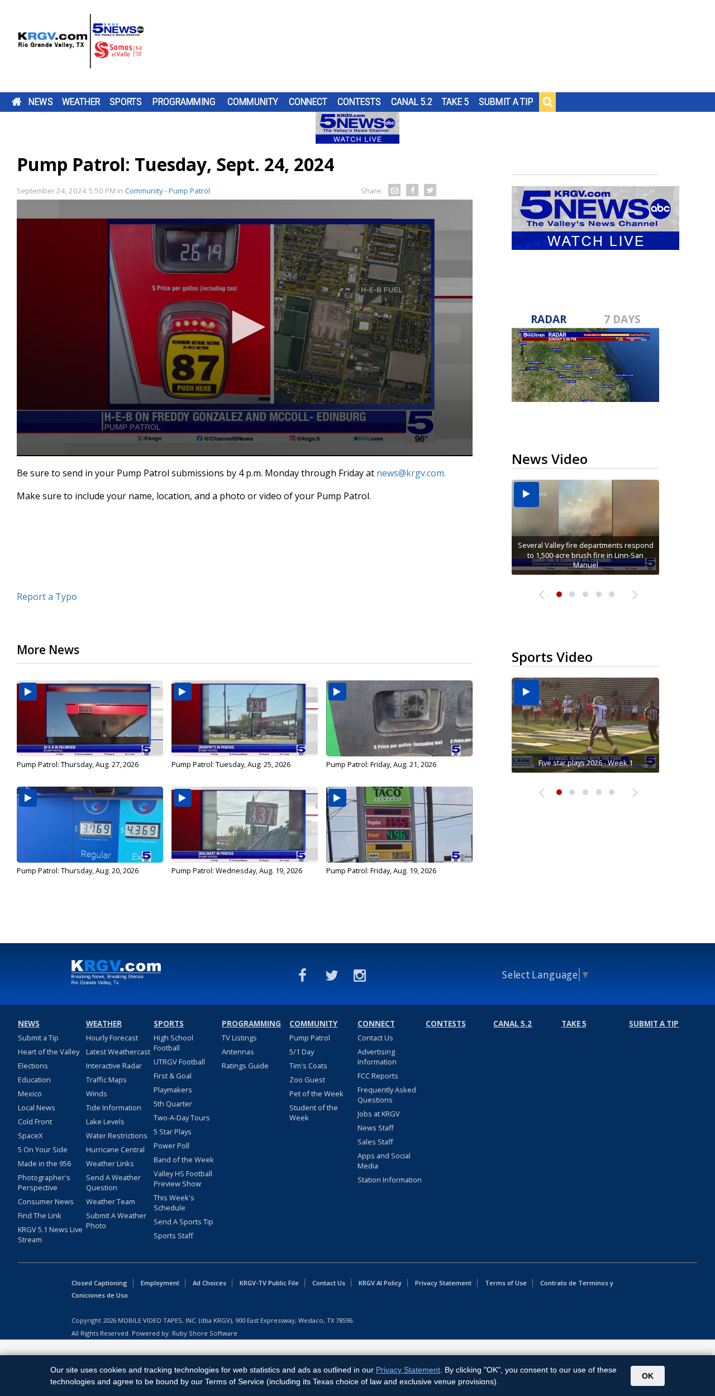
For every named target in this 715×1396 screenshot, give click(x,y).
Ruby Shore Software (204, 1333)
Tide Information (113, 1107)
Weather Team (110, 1201)
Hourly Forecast (112, 1038)
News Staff (376, 1128)
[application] (245, 328)
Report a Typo (47, 596)
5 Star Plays (173, 1132)
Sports (125, 101)
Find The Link (39, 1215)
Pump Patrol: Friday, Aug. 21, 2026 (381, 764)
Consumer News (46, 1201)
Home (16, 101)
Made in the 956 (44, 1163)
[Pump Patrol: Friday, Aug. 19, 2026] (399, 825)
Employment (160, 1283)
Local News (36, 1107)
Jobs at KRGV (379, 1114)
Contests (358, 101)
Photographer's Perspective (44, 1182)
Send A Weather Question (113, 1182)
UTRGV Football (179, 1062)
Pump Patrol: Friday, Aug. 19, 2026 (381, 870)
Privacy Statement (443, 1283)
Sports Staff (173, 1236)
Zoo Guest (307, 1080)
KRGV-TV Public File (269, 1283)
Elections (33, 1066)
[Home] (81, 47)
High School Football (173, 1043)
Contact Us (375, 1038)
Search (547, 101)
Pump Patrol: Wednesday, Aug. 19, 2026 (236, 870)
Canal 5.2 (411, 101)
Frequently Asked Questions (387, 1095)
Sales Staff (375, 1142)
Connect (308, 101)
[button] (244, 327)
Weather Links (110, 1163)
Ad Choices (209, 1283)
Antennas (238, 1052)
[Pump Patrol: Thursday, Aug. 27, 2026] (90, 718)
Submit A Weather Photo (116, 1220)
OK (648, 1375)
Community (252, 101)
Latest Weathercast (118, 1052)
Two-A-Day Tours (182, 1118)
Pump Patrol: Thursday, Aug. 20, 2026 (78, 870)
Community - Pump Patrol (167, 191)
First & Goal (173, 1076)
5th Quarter (173, 1104)
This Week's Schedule (174, 1202)
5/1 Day (301, 1052)
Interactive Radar (114, 1066)
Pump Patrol (309, 1038)
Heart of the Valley (48, 1052)
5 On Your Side (43, 1149)
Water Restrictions (116, 1135)
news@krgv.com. (411, 473)
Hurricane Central (115, 1149)
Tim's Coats (308, 1066)
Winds (96, 1094)
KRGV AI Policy (380, 1283)
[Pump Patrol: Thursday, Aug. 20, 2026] (90, 825)
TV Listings (239, 1038)
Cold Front (35, 1121)
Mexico (30, 1094)
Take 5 (455, 101)
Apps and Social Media (384, 1161)
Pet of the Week (316, 1094)
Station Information (390, 1180)
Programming (184, 101)
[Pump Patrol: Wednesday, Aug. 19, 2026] (244, 825)
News (40, 101)
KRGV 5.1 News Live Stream (50, 1234)
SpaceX (30, 1135)
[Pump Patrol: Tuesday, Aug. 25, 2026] (244, 718)
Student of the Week (313, 1112)
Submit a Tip (506, 101)
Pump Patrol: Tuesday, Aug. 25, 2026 (230, 764)
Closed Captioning (99, 1283)
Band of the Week (184, 1159)
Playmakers (173, 1090)
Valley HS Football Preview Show (183, 1178)
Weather (81, 101)
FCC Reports (378, 1076)
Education (34, 1080)
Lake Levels (105, 1121)
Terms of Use (506, 1283)
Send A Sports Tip (183, 1222)
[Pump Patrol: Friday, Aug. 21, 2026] (399, 718)
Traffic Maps (106, 1080)
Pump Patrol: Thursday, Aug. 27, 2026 (78, 764)
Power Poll (171, 1146)
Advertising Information (377, 1057)
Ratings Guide (245, 1066)
